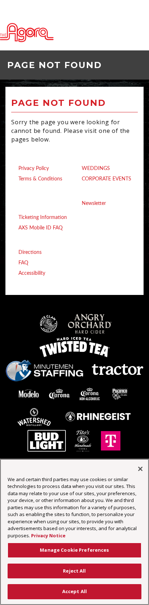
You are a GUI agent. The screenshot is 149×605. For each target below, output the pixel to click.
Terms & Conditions (40, 179)
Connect (85, 193)
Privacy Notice (48, 535)
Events (19, 193)
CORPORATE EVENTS (106, 179)
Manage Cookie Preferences (74, 550)
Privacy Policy (33, 168)
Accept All (74, 591)
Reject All (74, 571)
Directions (30, 252)
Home (18, 158)
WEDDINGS (96, 168)
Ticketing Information (42, 217)
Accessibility (31, 273)
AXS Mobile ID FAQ (40, 227)
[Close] (140, 469)
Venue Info (25, 242)
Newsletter (94, 203)
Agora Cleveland (27, 32)
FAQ (23, 262)
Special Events (92, 158)
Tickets (20, 207)
